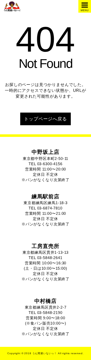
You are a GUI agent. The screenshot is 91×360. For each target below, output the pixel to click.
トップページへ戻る (45, 118)
